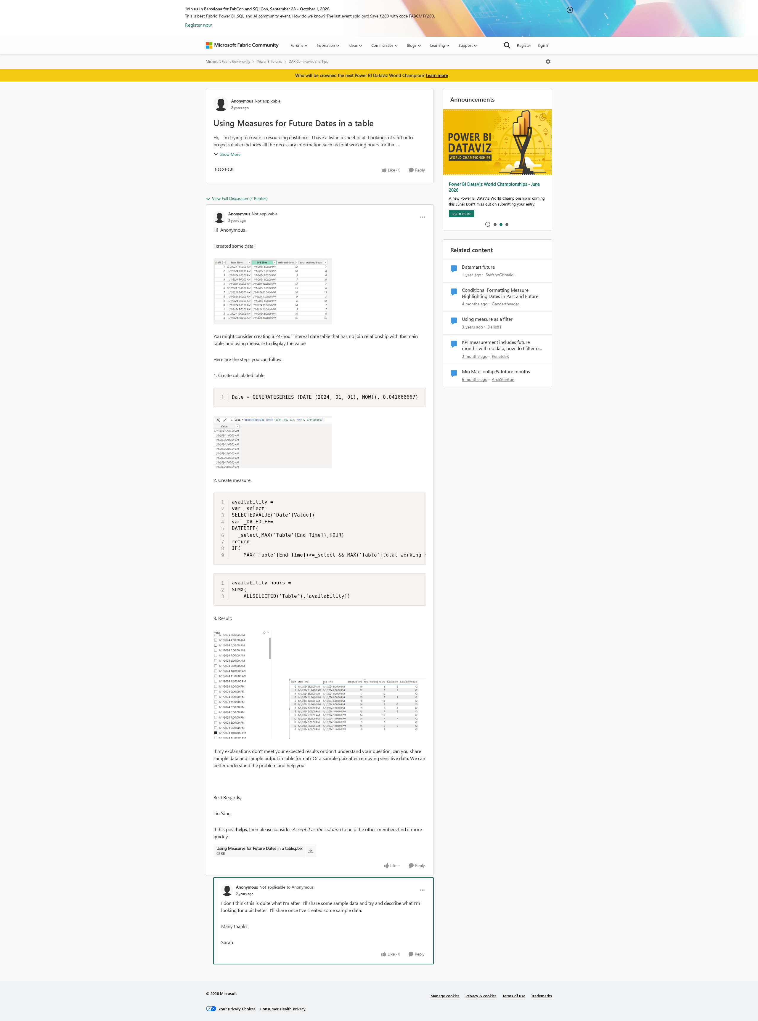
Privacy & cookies (481, 995)
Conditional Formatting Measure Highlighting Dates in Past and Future (500, 293)
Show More (230, 154)
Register (524, 45)
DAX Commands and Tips (308, 61)
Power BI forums (269, 61)
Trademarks (541, 995)
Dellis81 (494, 327)
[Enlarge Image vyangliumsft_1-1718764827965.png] (272, 442)
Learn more (437, 75)
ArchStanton (503, 379)
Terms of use (513, 995)
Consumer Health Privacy (283, 1008)
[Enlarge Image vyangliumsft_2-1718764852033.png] (319, 685)
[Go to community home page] (242, 45)
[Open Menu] (548, 61)
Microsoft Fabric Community (228, 61)
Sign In (543, 45)
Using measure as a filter (487, 319)
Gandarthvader (505, 304)
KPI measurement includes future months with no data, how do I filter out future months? (502, 345)
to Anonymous (300, 887)
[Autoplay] (487, 224)
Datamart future (478, 267)
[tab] (495, 224)
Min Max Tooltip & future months (496, 371)
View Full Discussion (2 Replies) (240, 198)
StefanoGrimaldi (500, 275)
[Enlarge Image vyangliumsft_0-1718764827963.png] (272, 291)
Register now (198, 25)
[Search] (507, 45)
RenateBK (500, 356)
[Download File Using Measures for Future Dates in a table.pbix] (310, 850)
